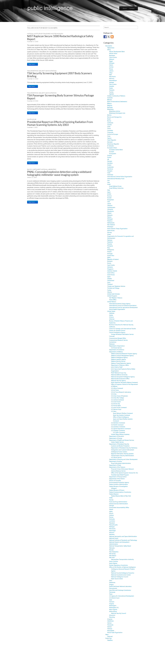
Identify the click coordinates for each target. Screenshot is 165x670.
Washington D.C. (114, 607)
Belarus (109, 103)
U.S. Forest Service (116, 348)
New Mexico (112, 555)
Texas (110, 594)
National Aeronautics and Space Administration (123, 536)
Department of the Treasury (117, 467)
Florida (111, 500)
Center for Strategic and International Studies (122, 328)
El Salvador (110, 146)
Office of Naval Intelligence (121, 417)
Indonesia (110, 175)
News (106, 634)
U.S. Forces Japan (116, 405)
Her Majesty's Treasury (115, 298)
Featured (109, 636)
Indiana (111, 515)
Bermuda (109, 107)
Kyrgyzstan (110, 200)
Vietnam (109, 629)
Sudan (111, 88)
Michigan (110, 219)
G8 (108, 159)
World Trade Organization (114, 632)
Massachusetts (113, 525)
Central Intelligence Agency (117, 332)
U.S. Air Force (115, 390)
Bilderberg (110, 109)
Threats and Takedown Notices (116, 286)
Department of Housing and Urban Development (123, 459)
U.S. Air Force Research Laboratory (121, 392)
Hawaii (111, 509)
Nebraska (112, 548)
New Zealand (111, 225)
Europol (111, 151)
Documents (108, 46)
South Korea (111, 275)
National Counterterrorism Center (121, 575)
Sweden (109, 278)
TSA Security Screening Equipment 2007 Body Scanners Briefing (59, 75)
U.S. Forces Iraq (115, 403)
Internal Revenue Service (118, 471)
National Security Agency (118, 380)
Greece (109, 165)
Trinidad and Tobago (113, 288)
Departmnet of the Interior (117, 478)
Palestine (110, 242)
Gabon (111, 65)
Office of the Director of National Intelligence (122, 567)
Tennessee (112, 592)
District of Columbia (115, 480)
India (108, 173)
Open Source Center (117, 579)
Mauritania (112, 76)
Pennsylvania (113, 588)
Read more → (32, 64)
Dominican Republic (113, 144)
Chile (108, 126)
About (125, 8)
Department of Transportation (118, 477)
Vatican (109, 623)
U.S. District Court (114, 598)
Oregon (111, 584)
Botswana (112, 55)
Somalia (111, 86)
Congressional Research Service (118, 340)
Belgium (109, 105)
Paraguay (110, 246)
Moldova (109, 221)
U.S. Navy (113, 411)
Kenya (111, 69)
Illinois (111, 513)
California (112, 327)
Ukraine (109, 292)
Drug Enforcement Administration (121, 463)
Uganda (111, 94)
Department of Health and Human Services (121, 440)
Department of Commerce (116, 350)
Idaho (111, 511)
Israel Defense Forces (115, 186)
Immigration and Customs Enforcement (122, 450)
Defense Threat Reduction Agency (121, 363)
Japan (109, 192)
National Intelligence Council (119, 577)
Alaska (111, 315)
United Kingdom (112, 296)
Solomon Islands (112, 271)
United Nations (111, 302)
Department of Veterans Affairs (120, 365)
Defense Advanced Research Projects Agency (124, 353)
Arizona (111, 317)
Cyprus (109, 138)
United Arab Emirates (113, 294)
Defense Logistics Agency (118, 359)
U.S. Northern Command (118, 423)
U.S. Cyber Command (119, 432)
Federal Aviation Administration (118, 484)
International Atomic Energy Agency (119, 303)
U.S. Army (113, 394)
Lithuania (110, 209)
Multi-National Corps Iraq (118, 373)
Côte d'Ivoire (113, 57)
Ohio (110, 580)
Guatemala (110, 167)
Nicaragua (110, 226)
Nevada (111, 550)
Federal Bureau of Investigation (118, 486)
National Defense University (119, 375)
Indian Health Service (117, 442)
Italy (108, 190)
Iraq (108, 182)
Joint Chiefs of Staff (116, 367)
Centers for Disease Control (117, 330)
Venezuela (110, 625)
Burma (109, 121)
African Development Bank (117, 51)
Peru (108, 248)
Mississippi (112, 530)
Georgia (109, 161)
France (109, 157)
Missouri (111, 532)
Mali (110, 74)
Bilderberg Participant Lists (117, 113)
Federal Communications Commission (120, 492)
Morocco (111, 78)
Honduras (110, 169)
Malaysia (109, 215)
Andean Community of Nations (116, 96)
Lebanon (109, 205)
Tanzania (111, 90)
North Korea (110, 230)
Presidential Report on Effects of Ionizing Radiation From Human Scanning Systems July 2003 (60, 123)
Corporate (110, 132)
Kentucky (112, 519)
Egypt (111, 61)
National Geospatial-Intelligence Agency (123, 377)
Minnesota (112, 529)
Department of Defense (116, 352)
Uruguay (109, 619)
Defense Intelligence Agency (119, 357)
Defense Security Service (118, 361)
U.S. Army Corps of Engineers (119, 396)
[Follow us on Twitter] (108, 36)
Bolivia (109, 115)
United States (111, 311)
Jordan (109, 194)
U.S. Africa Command (117, 388)
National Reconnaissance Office (120, 378)
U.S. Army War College (117, 398)
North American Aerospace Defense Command (124, 382)
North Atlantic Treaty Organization (117, 228)
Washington (112, 605)
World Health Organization (117, 309)
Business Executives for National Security (121, 325)
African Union (113, 53)
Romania (109, 261)
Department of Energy (115, 438)
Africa (109, 49)
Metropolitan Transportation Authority (122, 559)
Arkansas (111, 319)
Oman (109, 234)
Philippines (110, 250)
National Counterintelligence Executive (122, 573)
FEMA (110, 498)
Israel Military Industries (116, 188)
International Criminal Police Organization (119, 176)
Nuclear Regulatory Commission (118, 565)
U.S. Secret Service (116, 457)
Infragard (113, 488)
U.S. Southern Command (118, 427)
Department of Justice (115, 461)
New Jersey (112, 554)
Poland (109, 251)
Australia (109, 98)
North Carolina (113, 561)
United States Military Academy (120, 434)
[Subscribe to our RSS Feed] (112, 36)
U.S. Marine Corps (116, 409)
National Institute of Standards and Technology (45, 33)
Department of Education (116, 436)
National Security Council (118, 613)
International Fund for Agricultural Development (123, 307)
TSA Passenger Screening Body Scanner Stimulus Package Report (60, 97)
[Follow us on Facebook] (105, 36)
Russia (109, 263)
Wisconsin (112, 615)
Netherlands (110, 223)
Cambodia (110, 123)
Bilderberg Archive (114, 111)
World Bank (110, 630)
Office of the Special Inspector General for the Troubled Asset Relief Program (124, 474)
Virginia (111, 604)
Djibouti (111, 59)
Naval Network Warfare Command (123, 413)
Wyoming (112, 617)
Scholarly (110, 267)
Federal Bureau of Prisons (116, 490)
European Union (112, 148)
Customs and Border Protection (120, 446)
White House (31, 119)
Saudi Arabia (111, 265)
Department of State (115, 465)
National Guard (113, 538)
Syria (108, 282)
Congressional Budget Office (117, 338)
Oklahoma (112, 582)
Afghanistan (110, 48)
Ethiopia (111, 63)
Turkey (109, 290)
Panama (109, 244)
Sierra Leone (112, 84)
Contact (131, 8)
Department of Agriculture (117, 346)
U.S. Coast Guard (116, 402)
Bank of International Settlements (117, 101)
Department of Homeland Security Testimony (124, 448)
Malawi (109, 213)
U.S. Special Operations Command (121, 428)
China (109, 128)
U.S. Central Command (117, 400)
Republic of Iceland (112, 259)
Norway (109, 232)
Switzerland (110, 280)
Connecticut (112, 342)
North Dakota (113, 563)
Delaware (112, 344)
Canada (109, 125)
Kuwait (109, 198)
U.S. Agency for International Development (121, 596)
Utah (110, 600)
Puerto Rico (110, 255)
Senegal (111, 82)
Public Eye (108, 638)
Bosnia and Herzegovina (114, 117)
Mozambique (113, 80)
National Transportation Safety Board (120, 546)
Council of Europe (112, 134)
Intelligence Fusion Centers (119, 452)
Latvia (109, 203)
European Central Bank (116, 150)
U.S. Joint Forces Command (119, 407)
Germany (109, 163)
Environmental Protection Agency (119, 482)
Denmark (109, 142)
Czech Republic (111, 140)
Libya (110, 73)
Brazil (109, 119)
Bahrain (109, 99)
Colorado (112, 336)
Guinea (111, 67)
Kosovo (109, 196)
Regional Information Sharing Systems (122, 453)
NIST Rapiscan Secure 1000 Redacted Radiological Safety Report (60, 37)
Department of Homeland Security (119, 444)
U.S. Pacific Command (117, 425)
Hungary (109, 171)
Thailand (109, 284)
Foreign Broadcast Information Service (122, 334)
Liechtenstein (111, 207)
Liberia (111, 71)
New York (112, 557)
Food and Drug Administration (118, 502)
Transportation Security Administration (42, 71)
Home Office (112, 300)
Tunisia (111, 92)
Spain (109, 277)
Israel (108, 184)
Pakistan (109, 240)
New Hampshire (113, 552)
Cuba (108, 136)
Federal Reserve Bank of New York (121, 496)
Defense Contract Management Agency (122, 355)
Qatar (109, 257)
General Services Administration (118, 504)
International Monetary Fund (115, 178)
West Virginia (113, 609)
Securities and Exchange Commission (120, 590)
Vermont (111, 602)
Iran (108, 180)
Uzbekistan (110, 621)
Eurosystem (112, 153)
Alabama (111, 313)
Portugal (109, 253)
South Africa (110, 273)
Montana (111, 534)
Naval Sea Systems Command (121, 415)
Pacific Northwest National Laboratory (41, 169)
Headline (109, 640)
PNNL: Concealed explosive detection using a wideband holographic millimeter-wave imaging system (59, 173)
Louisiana (112, 521)
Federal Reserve (113, 494)
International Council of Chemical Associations (122, 305)
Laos (108, 201)
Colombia (110, 130)
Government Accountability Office (119, 507)
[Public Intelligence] (50, 8)
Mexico (109, 217)
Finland (109, 155)
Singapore (110, 269)
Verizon (109, 627)
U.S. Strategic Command (118, 430)
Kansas (111, 517)
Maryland (112, 523)
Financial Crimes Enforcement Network (122, 469)
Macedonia (110, 211)
